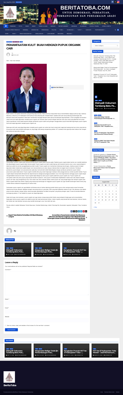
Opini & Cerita (106, 26)
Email (7, 308)
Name (7, 299)
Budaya (53, 26)
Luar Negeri (51, 33)
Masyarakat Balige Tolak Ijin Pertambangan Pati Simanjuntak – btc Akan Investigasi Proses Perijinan (106, 69)
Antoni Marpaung (21, 254)
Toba (61, 30)
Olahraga (83, 26)
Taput (80, 30)
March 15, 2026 (69, 355)
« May (95, 207)
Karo (14, 33)
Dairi (7, 33)
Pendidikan (45, 30)
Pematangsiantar (26, 33)
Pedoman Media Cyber (109, 392)
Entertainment (63, 26)
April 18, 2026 (40, 355)
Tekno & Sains (43, 26)
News (33, 26)
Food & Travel (94, 26)
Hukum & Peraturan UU (12, 30)
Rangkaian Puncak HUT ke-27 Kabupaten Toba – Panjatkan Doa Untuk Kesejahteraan (103, 126)
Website (7, 316)
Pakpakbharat (100, 30)
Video (27, 26)
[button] (115, 30)
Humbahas (70, 30)
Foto (20, 26)
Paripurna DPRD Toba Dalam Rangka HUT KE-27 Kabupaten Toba (104, 141)
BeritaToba (10, 20)
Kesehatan (34, 30)
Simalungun (39, 33)
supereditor (76, 254)
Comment (8, 269)
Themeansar (30, 392)
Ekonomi (74, 26)
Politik (54, 30)
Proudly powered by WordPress (11, 392)
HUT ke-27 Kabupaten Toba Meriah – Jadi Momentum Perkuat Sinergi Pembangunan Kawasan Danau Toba (104, 134)
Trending (13, 26)
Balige (11, 248)
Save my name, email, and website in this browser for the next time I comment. (28, 325)
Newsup (24, 392)
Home (101, 392)
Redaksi (69, 33)
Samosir (88, 30)
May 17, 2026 (99, 108)
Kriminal (25, 30)
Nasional (61, 33)
